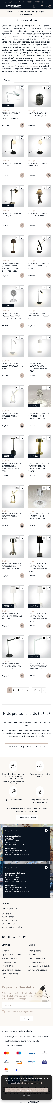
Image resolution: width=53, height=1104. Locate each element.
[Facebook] (3, 936)
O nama (5, 951)
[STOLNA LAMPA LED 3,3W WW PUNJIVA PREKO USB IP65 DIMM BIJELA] (48, 375)
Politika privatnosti (10, 958)
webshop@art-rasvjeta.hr (13, 2)
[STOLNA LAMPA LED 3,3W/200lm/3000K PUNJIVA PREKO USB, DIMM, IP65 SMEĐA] (22, 275)
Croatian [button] (45, 2)
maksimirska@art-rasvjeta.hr (17, 881)
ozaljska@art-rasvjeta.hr (16, 844)
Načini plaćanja (35, 951)
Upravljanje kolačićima (11, 970)
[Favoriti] (22, 87)
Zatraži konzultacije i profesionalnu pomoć (26, 746)
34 (34, 690)
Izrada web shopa (20, 1102)
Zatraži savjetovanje (27, 817)
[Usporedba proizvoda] (17, 87)
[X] (13, 936)
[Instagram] (8, 936)
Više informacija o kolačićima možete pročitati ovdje (24, 1083)
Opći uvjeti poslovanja (11, 954)
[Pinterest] (24, 936)
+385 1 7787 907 (13, 879)
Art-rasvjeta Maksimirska (39, 966)
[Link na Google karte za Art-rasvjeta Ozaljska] (46, 831)
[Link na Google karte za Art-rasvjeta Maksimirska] (46, 868)
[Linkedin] (19, 936)
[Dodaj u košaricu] (22, 125)
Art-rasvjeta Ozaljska (37, 970)
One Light (5, 111)
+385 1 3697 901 (33, 2)
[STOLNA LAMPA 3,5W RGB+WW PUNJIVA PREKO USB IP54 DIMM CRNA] (48, 575)
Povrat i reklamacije (36, 958)
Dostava (32, 954)
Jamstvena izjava (36, 962)
